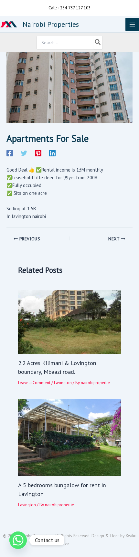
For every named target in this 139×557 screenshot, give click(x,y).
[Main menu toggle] (132, 24)
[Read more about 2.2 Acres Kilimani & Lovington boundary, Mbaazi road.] (69, 321)
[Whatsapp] (18, 540)
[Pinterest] (38, 153)
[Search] (97, 42)
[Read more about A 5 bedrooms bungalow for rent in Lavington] (69, 437)
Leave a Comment (34, 382)
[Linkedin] (52, 153)
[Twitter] (24, 153)
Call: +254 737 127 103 (69, 8)
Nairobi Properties (51, 24)
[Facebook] (9, 153)
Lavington (63, 382)
